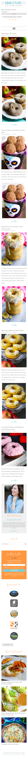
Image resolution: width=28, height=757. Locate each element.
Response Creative (7, 754)
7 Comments (14, 431)
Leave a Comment (15, 35)
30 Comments (14, 332)
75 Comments (14, 134)
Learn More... (14, 531)
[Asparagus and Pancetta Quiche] (14, 730)
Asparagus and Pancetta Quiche (10, 744)
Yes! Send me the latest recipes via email (11, 16)
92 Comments (13, 230)
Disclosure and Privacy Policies (18, 754)
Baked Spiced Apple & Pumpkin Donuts (12, 330)
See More (8, 645)
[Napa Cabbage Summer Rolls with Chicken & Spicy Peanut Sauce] (14, 699)
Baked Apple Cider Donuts (8, 33)
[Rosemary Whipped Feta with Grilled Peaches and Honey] (14, 668)
